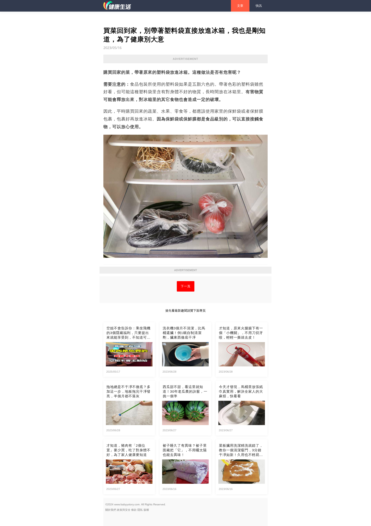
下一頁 (186, 286)
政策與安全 (123, 509)
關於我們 (110, 509)
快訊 (259, 5)
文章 (240, 5)
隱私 (140, 509)
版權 (146, 509)
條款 (134, 509)
